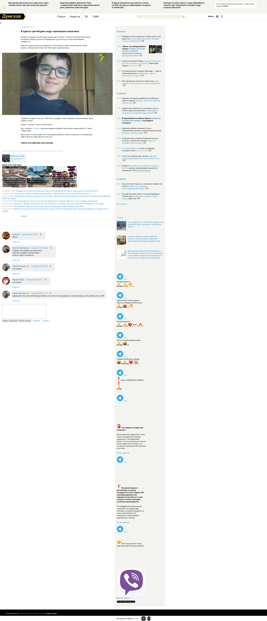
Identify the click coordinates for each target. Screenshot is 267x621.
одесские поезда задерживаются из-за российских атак (140, 157)
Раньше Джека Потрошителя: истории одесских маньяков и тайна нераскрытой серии (48, 206)
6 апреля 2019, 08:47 (34, 279)
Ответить (16, 242)
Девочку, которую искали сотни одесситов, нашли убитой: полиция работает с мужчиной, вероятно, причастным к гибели (55, 210)
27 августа (121, 179)
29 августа (121, 31)
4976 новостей (14, 159)
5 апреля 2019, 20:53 (39, 248)
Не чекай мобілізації (130, 148)
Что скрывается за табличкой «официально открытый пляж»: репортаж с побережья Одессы (146, 224)
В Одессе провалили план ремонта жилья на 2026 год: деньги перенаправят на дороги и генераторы (131, 5)
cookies (137, 618)
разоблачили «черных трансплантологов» (138, 74)
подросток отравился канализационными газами (134, 187)
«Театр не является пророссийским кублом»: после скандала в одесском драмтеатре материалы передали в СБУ (144, 238)
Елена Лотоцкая (19, 266)
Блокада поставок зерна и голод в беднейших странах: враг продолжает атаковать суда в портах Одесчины (184, 5)
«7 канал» (36, 128)
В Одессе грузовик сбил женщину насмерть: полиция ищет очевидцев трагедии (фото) (38, 183)
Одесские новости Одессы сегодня (33, 613)
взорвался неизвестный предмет (141, 119)
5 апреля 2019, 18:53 (29, 234)
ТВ (86, 16)
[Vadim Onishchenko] (6, 252)
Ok (143, 618)
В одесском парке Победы (133, 61)
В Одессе (126, 166)
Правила (36, 320)
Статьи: (120, 217)
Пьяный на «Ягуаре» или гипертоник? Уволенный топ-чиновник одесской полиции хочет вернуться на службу (59, 203)
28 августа (121, 93)
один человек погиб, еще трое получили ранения (140, 82)
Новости (75, 16)
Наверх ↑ (24, 216)
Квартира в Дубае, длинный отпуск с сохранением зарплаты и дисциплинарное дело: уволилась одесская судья (79, 5)
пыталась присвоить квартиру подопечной (141, 101)
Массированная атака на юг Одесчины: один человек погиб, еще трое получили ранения (28, 4)
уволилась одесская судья (132, 133)
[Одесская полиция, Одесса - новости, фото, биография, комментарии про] (6, 161)
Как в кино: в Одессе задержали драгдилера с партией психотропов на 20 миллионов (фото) (53, 193)
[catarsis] (6, 239)
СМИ (96, 16)
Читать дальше (123, 453)
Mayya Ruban (18, 279)
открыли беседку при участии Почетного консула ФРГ (141, 62)
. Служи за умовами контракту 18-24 (138, 149)
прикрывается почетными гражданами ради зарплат (140, 111)
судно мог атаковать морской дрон (139, 141)
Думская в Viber (123, 598)
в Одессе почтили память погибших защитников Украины (133, 51)
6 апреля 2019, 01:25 (39, 266)
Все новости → (123, 204)
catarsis (16, 234)
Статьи (61, 16)
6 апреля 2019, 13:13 (39, 293)
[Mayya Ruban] (6, 284)
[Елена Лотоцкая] (6, 270)
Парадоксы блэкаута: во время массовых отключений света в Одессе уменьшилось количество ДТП (57, 191)
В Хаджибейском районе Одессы (137, 118)
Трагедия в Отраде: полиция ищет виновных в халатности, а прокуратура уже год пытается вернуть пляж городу (14, 183)
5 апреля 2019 (25, 27)
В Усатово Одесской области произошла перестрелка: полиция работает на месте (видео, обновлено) (56, 201)
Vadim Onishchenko (21, 248)
